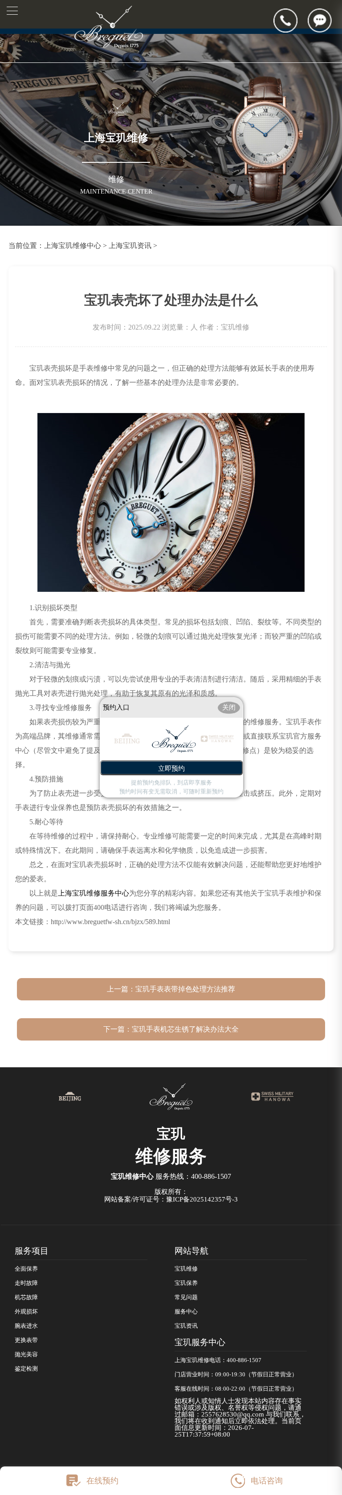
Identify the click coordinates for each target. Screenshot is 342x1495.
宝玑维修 (186, 1269)
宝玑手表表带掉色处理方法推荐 (185, 989)
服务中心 (186, 1312)
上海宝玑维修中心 (72, 245)
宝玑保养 (186, 1283)
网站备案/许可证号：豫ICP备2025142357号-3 (171, 1199)
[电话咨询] (290, 20)
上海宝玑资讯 (130, 245)
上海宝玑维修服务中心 (93, 893)
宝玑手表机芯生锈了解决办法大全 (185, 1029)
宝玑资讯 (186, 1326)
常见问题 (186, 1297)
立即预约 (171, 768)
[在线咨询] (325, 20)
